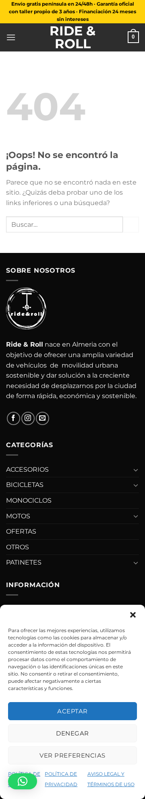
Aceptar (72, 711)
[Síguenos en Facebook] (13, 418)
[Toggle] (136, 469)
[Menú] (11, 37)
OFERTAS (21, 531)
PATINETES (23, 562)
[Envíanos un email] (42, 418)
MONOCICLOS (29, 500)
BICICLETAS (25, 485)
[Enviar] (131, 224)
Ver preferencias (72, 755)
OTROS (17, 547)
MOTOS (18, 516)
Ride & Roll (72, 37)
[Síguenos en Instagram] (28, 418)
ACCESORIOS (27, 469)
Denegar (72, 733)
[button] (133, 615)
